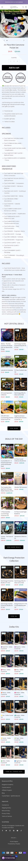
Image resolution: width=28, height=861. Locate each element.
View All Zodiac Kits (14, 771)
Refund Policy (6, 811)
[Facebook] (2, 831)
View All (14, 616)
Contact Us (5, 805)
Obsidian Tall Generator (20, 487)
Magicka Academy (7, 784)
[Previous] (4, 40)
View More (14, 428)
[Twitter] (6, 831)
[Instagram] (10, 831)
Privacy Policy (6, 813)
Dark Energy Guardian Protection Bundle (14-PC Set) (20, 345)
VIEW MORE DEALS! (14, 547)
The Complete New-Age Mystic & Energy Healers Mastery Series (7, 489)
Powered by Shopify (14, 844)
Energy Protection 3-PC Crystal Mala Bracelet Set (20, 605)
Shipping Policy (6, 808)
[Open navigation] (2, 7)
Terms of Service (7, 816)
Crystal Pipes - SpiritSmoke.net (11, 796)
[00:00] (14, 24)
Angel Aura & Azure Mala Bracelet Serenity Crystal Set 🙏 (20, 417)
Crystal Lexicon (6, 787)
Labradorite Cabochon (7, 370)
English (13, 838)
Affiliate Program (7, 790)
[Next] (23, 40)
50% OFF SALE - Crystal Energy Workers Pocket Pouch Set (7, 417)
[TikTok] (21, 831)
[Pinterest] (13, 831)
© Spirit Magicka (14, 841)
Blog (3, 793)
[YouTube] (17, 831)
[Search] (23, 7)
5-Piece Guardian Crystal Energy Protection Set (5, 513)
